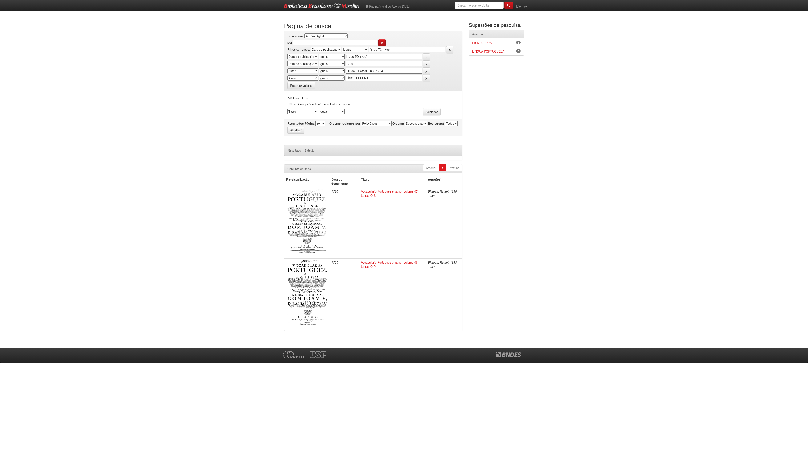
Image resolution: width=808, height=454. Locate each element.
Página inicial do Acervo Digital (389, 6)
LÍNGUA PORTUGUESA (488, 51)
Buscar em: (295, 36)
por (289, 42)
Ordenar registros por (344, 123)
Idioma (520, 6)
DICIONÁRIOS (482, 43)
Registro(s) (436, 123)
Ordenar (398, 123)
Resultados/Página (301, 123)
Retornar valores (301, 85)
